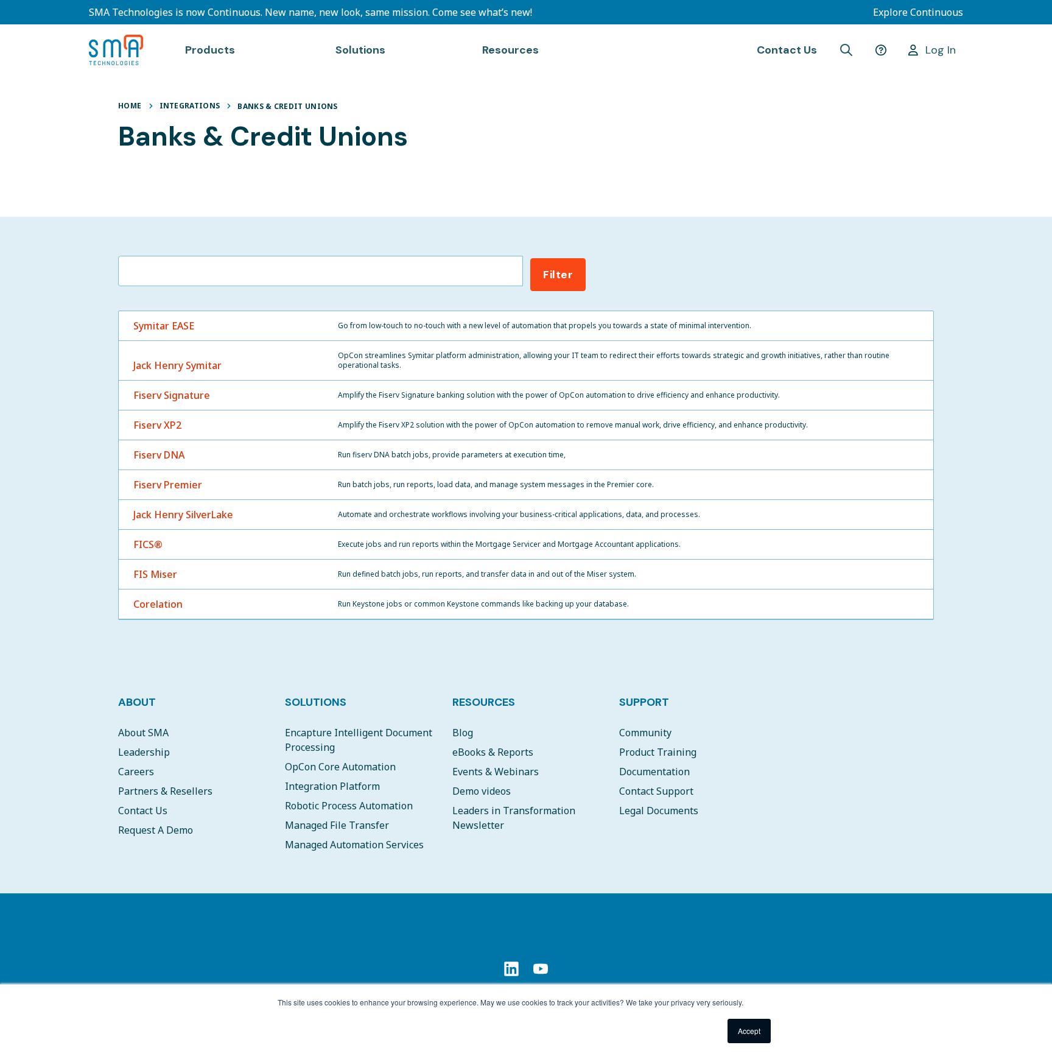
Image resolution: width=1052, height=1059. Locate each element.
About (137, 702)
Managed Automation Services (354, 844)
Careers (136, 771)
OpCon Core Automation (340, 766)
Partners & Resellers (165, 791)
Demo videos (481, 791)
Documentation (654, 771)
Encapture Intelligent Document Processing (358, 740)
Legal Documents (658, 810)
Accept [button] (749, 1031)
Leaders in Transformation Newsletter (513, 818)
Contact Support (656, 791)
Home (129, 105)
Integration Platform (332, 786)
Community (645, 732)
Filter (558, 274)
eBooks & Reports (492, 752)
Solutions (315, 702)
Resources (483, 702)
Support (644, 702)
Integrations (190, 105)
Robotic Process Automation (349, 805)
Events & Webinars (495, 771)
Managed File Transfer (337, 825)
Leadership (144, 752)
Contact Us (787, 50)
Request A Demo (155, 830)
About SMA (143, 732)
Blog (462, 732)
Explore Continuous (918, 12)
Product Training (657, 752)
